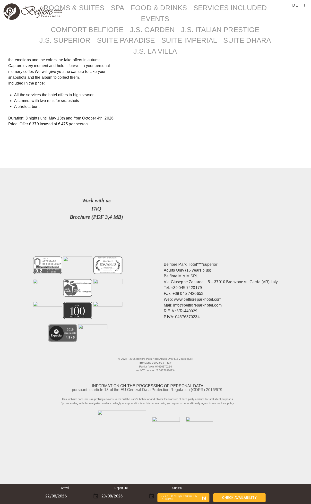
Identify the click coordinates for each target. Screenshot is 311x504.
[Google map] (177, 352)
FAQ (96, 208)
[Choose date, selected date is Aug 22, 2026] (96, 496)
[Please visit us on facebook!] (135, 352)
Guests (176, 488)
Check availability (239, 498)
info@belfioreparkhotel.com (197, 305)
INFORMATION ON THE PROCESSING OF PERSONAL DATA (148, 386)
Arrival (65, 488)
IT (304, 5)
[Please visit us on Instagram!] (157, 352)
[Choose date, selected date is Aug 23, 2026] (151, 496)
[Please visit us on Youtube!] (167, 352)
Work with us (96, 200)
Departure (121, 488)
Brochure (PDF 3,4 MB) (96, 217)
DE (295, 5)
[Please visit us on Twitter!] (147, 352)
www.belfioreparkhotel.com (198, 299)
